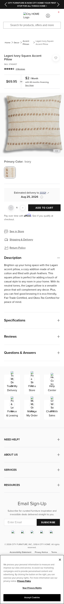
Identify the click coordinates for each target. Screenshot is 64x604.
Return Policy (18, 248)
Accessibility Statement (20, 552)
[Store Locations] (16, 16)
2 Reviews (20, 69)
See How (29, 85)
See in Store (17, 231)
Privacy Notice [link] (41, 552)
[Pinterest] (41, 532)
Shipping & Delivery (21, 239)
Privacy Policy (24, 581)
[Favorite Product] (55, 58)
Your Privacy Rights (31, 588)
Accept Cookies (32, 597)
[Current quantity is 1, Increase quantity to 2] (22, 207)
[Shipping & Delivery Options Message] (40, 197)
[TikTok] (51, 532)
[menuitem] (5, 16)
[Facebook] (22, 532)
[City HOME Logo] (32, 15)
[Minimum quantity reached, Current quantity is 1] (11, 207)
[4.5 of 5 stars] (9, 69)
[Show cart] (59, 16)
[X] (32, 532)
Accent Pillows (26, 42)
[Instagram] (13, 532)
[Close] (60, 559)
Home (7, 42)
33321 (43, 192)
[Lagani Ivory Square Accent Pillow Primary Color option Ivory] (10, 172)
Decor (16, 42)
